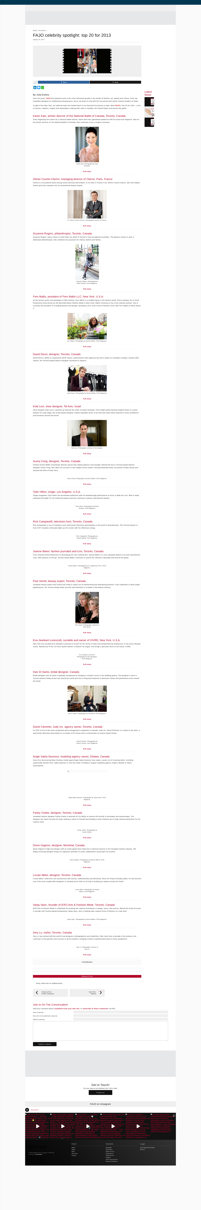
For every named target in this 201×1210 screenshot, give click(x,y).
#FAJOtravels (110, 1155)
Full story (87, 171)
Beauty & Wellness (112, 1161)
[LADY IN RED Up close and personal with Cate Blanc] (113, 1126)
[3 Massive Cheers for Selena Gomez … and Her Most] (37, 1126)
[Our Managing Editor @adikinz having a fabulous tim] (163, 1126)
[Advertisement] (100, 17)
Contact (74, 1155)
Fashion (108, 1157)
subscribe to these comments (95, 1008)
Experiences (109, 1153)
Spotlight (108, 1147)
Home (35, 30)
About (73, 1149)
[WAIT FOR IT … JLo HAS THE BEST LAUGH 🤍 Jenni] (87, 1126)
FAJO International (112, 1159)
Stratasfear (39, 1154)
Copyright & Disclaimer (147, 1147)
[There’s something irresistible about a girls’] (138, 1126)
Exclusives (42, 30)
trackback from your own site (66, 1008)
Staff (73, 1151)
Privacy (142, 1149)
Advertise (75, 1153)
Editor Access (110, 1151)
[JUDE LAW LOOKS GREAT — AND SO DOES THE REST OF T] (62, 1126)
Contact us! (100, 1092)
